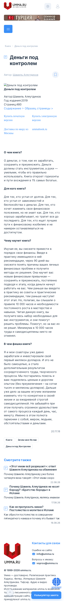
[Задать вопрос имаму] (56, 583)
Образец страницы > (39, 108)
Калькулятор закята (46, 595)
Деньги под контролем (26, 46)
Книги (8, 46)
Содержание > (14, 108)
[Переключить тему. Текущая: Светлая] (48, 6)
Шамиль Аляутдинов (25, 74)
